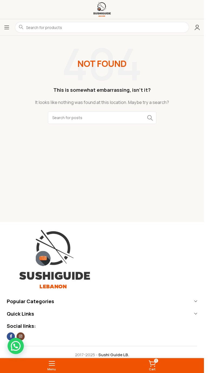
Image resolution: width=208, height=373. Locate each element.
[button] (16, 346)
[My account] (197, 27)
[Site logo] (102, 9)
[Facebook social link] (11, 336)
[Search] (150, 118)
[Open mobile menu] (6, 27)
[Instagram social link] (21, 336)
